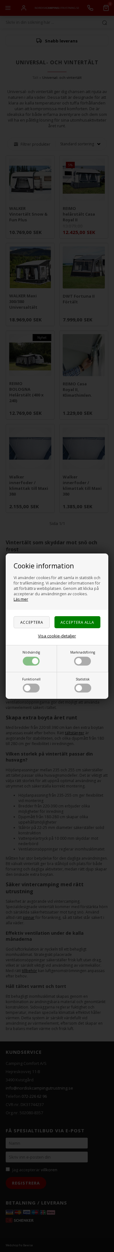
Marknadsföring (82, 652)
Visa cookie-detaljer (57, 636)
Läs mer (21, 599)
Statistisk (83, 679)
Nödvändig (31, 652)
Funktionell (31, 679)
